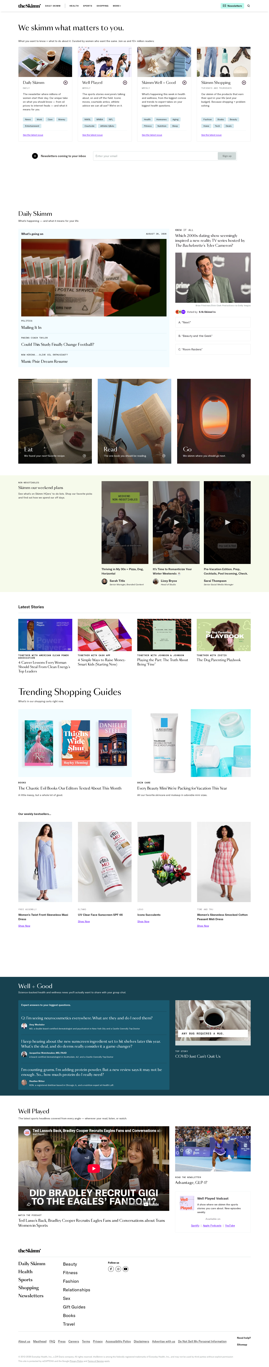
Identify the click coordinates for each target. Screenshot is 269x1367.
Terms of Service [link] (96, 1361)
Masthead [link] (39, 1341)
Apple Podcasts (212, 1225)
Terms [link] (86, 1341)
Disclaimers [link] (141, 1341)
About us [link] (24, 1341)
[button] (45, 94)
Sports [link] (87, 6)
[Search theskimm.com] (248, 6)
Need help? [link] (244, 1337)
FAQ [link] (52, 1341)
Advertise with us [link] (163, 1341)
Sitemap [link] (242, 1344)
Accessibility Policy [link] (118, 1341)
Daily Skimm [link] (53, 6)
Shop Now (24, 925)
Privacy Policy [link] (76, 1361)
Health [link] (74, 6)
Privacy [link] (98, 1341)
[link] (29, 6)
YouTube (230, 1225)
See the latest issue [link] (33, 135)
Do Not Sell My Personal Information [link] (202, 1341)
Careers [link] (73, 1341)
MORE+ (117, 6)
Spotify (195, 1225)
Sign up (227, 156)
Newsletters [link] (31, 1296)
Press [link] (62, 1341)
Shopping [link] (103, 6)
